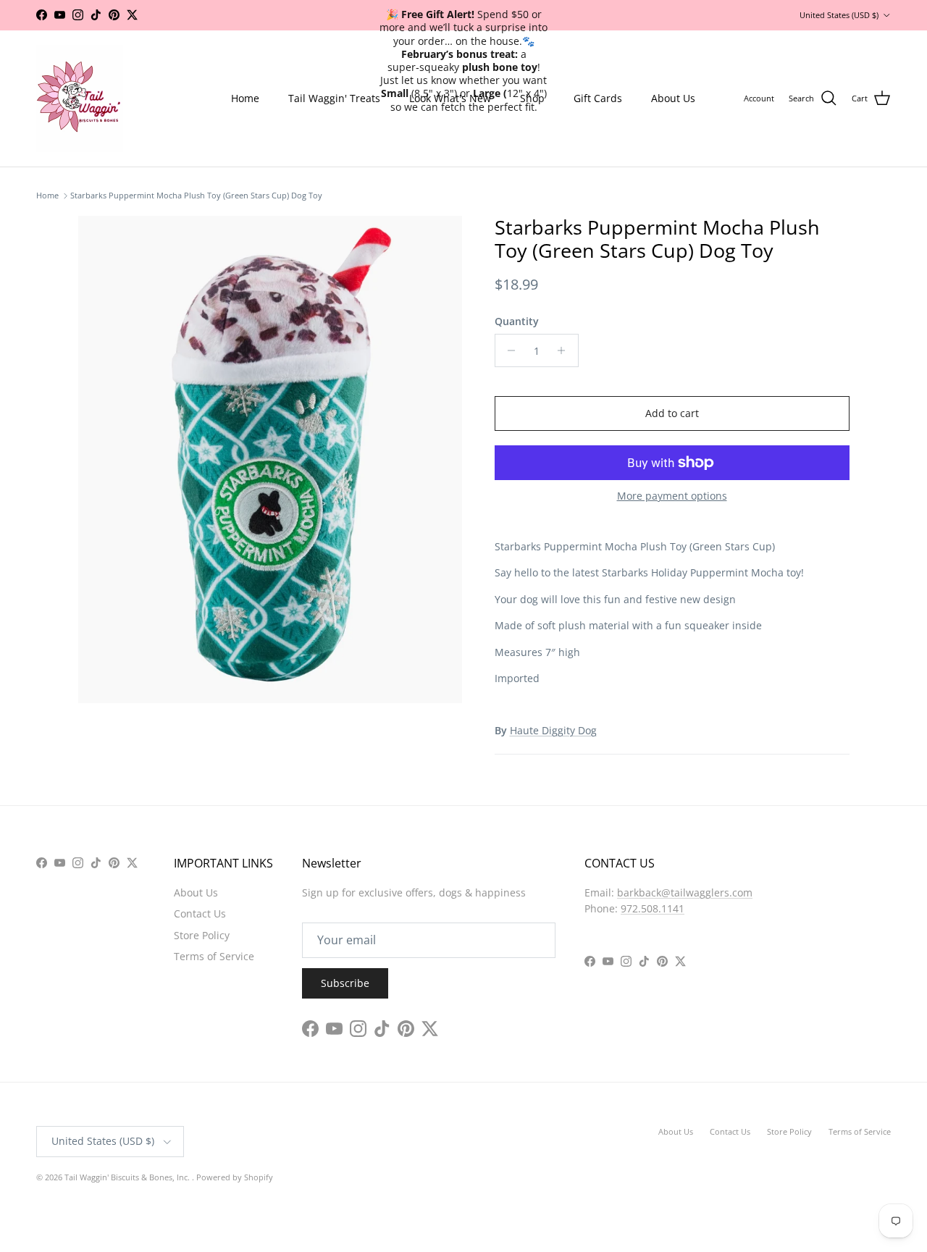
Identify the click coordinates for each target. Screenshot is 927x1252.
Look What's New (450, 98)
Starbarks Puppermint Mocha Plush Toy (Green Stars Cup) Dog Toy (196, 195)
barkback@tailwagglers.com (684, 892)
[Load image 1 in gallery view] (270, 459)
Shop (532, 98)
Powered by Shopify (234, 1177)
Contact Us (200, 913)
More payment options (672, 496)
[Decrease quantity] (508, 350)
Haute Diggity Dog (553, 730)
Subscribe (345, 983)
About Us (673, 98)
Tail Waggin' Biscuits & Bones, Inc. (128, 1177)
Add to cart (672, 413)
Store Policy (202, 935)
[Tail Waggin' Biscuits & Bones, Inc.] (79, 98)
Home (245, 98)
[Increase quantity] (565, 350)
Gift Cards (598, 98)
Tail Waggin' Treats (334, 98)
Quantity (517, 321)
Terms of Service (214, 956)
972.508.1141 (652, 908)
